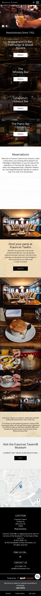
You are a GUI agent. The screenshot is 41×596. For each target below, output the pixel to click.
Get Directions (21, 529)
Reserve (8, 593)
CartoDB (38, 506)
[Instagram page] (33, 2)
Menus (18, 55)
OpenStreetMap (31, 506)
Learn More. (20, 588)
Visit (18, 458)
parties (20, 268)
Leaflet (23, 506)
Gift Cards (32, 593)
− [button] (38, 503)
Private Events (19, 593)
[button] (2, 25)
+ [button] (38, 500)
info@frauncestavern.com (20, 569)
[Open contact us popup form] (37, 576)
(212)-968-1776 (20, 566)
